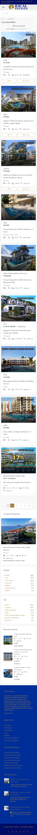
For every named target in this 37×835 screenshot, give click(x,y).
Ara (10, 80)
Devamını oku (8, 713)
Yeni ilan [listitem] (8, 583)
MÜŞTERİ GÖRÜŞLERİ (11, 738)
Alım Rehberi (8, 730)
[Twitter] (13, 832)
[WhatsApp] (24, 832)
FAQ (5, 733)
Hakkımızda (8, 728)
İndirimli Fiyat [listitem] (10, 588)
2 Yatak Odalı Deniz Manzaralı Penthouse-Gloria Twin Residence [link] (23, 652)
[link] (18, 45)
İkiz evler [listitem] (8, 620)
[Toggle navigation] (35, 2)
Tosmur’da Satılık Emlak (12, 760)
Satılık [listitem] (7, 575)
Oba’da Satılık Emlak (11, 763)
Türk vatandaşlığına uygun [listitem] (15, 615)
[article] (18, 541)
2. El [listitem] (6, 578)
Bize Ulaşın (7, 725)
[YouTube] (20, 832)
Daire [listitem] (7, 605)
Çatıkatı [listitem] (8, 607)
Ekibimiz (7, 735)
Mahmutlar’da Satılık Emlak (13, 765)
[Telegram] (28, 832)
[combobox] (22, 29)
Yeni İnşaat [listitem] (9, 580)
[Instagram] (17, 832)
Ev (4, 19)
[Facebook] (9, 832)
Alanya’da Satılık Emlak (12, 752)
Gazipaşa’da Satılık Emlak (12, 768)
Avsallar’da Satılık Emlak (12, 755)
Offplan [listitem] (8, 585)
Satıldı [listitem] (7, 591)
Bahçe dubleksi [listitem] (10, 610)
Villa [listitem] (7, 613)
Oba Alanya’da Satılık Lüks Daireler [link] (16, 482)
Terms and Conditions (11, 740)
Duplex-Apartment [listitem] (12, 618)
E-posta (27, 80)
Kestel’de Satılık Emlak (11, 758)
